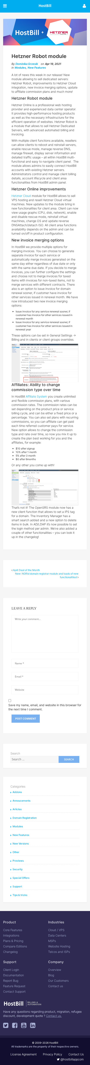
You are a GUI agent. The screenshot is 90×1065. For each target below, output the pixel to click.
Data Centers (57, 935)
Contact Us (76, 1054)
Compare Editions (15, 946)
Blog (51, 975)
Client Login (11, 969)
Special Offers (21, 877)
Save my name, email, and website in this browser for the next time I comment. (44, 707)
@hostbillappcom (72, 1059)
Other (16, 852)
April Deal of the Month (26, 570)
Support (17, 886)
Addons (17, 792)
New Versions (21, 843)
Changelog (10, 951)
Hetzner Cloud (21, 196)
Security (18, 869)
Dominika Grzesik (26, 63)
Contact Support (14, 991)
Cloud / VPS (56, 930)
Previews (18, 860)
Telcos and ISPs (59, 951)
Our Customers (58, 980)
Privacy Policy (52, 1054)
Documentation (13, 975)
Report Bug (10, 980)
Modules (20, 67)
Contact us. (54, 1016)
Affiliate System (36, 396)
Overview (54, 969)
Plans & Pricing (13, 941)
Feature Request (14, 986)
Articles (17, 809)
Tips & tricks (20, 895)
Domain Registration (25, 817)
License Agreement (23, 1054)
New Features (37, 67)
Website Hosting (59, 946)
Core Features (12, 930)
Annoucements (21, 800)
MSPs (52, 941)
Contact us (55, 986)
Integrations (11, 935)
